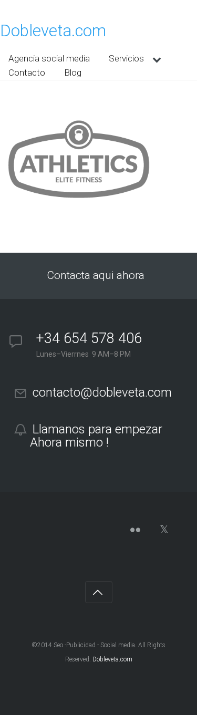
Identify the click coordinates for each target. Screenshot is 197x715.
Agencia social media (49, 58)
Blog (72, 72)
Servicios (126, 58)
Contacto (26, 72)
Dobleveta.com (53, 30)
